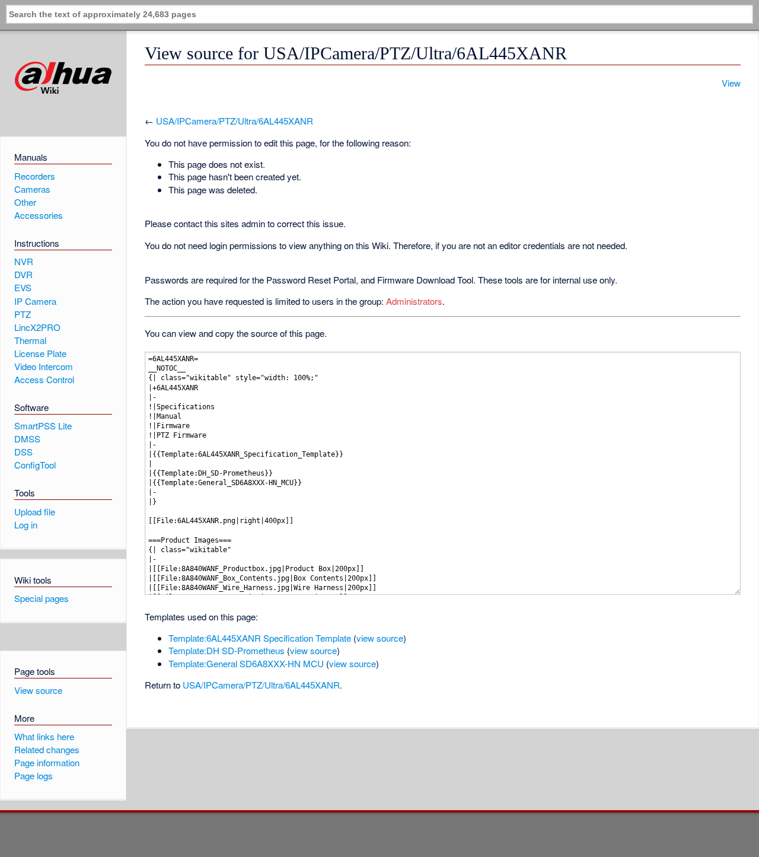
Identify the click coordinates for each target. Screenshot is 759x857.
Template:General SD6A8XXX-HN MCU (246, 663)
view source (379, 638)
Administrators (414, 301)
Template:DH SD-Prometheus (226, 650)
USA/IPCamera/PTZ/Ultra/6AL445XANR (234, 120)
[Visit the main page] (63, 78)
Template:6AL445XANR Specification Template (259, 638)
